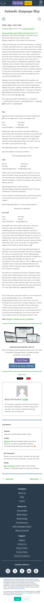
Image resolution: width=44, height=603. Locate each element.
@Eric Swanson (9, 466)
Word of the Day (22, 530)
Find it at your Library (22, 366)
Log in (28, 3)
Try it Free (18, 3)
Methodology (22, 518)
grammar (9, 319)
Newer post (34, 479)
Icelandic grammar (28, 28)
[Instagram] (8, 571)
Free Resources (22, 522)
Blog (22, 497)
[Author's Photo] (22, 391)
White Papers (22, 514)
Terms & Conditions (22, 556)
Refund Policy (22, 548)
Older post (9, 479)
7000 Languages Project (22, 526)
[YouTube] (36, 571)
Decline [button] (26, 599)
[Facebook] (22, 571)
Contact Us (22, 544)
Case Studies (22, 510)
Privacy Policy (21, 588)
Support (22, 540)
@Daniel (7, 441)
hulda (10, 28)
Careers (22, 501)
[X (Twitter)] (15, 571)
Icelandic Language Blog (22, 11)
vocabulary (30, 319)
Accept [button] (17, 599)
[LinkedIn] (29, 571)
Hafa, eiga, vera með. (12, 25)
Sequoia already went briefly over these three (18, 33)
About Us (22, 493)
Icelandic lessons (19, 319)
